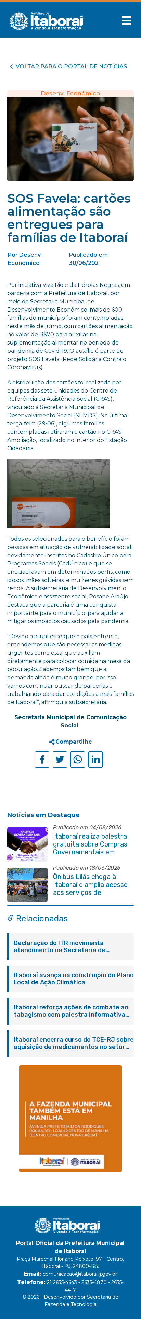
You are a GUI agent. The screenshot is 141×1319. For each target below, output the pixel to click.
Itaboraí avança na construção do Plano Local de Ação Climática (74, 979)
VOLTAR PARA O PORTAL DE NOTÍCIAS (71, 66)
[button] (126, 20)
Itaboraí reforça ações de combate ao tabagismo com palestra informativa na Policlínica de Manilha (71, 1011)
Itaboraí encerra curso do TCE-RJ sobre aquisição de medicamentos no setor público (74, 1043)
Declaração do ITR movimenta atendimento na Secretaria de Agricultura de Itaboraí (59, 946)
